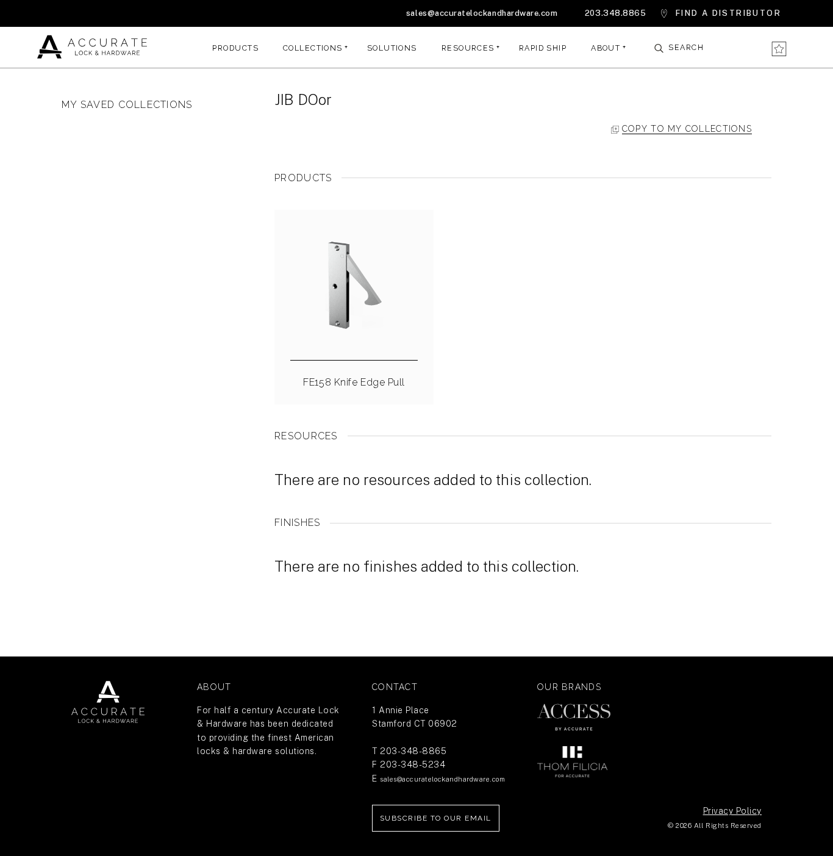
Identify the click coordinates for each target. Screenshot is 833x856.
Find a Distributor (728, 13)
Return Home (108, 702)
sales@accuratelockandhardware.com (481, 13)
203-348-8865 (413, 751)
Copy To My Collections (687, 129)
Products (235, 47)
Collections (313, 47)
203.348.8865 (615, 13)
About (605, 47)
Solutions (392, 47)
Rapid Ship (543, 47)
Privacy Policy (732, 811)
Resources (468, 47)
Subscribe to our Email (436, 818)
